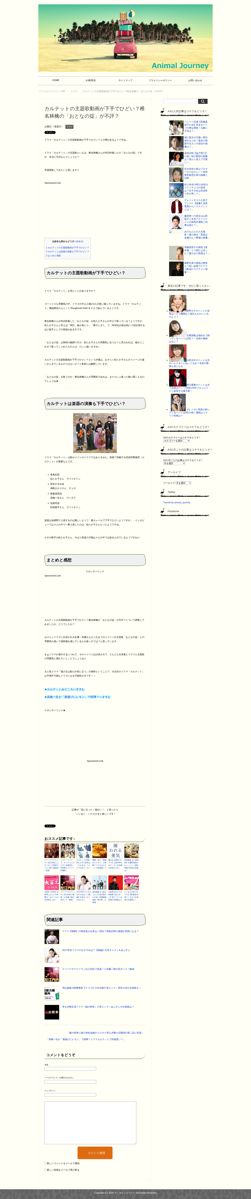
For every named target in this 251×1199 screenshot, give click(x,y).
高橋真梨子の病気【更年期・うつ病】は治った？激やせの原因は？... (196, 250)
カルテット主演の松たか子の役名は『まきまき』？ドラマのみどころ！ (83, 864)
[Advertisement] (66, 216)
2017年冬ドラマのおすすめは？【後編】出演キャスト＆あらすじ (83, 896)
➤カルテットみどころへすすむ (64, 689)
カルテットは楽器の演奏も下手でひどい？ (67, 251)
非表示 (79, 241)
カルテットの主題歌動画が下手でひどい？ (67, 247)
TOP (54, 91)
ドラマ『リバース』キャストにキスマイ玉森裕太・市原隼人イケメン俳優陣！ (67, 865)
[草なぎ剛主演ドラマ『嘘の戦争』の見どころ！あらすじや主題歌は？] (52, 1012)
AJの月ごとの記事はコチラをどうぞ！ (183, 460)
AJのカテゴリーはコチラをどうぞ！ (182, 437)
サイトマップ (125, 80)
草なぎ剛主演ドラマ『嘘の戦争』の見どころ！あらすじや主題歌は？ (98, 1007)
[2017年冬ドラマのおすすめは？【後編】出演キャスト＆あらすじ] (52, 955)
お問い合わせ (195, 80)
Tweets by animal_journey (176, 502)
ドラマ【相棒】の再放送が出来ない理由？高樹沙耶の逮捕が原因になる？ (100, 931)
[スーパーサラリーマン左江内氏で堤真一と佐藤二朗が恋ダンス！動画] (52, 974)
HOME (55, 80)
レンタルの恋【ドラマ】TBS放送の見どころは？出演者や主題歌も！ (131, 896)
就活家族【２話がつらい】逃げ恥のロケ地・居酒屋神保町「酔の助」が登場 (99, 897)
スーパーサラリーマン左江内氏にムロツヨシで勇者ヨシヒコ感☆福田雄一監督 (51, 865)
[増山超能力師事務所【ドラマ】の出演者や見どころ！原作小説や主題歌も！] (52, 993)
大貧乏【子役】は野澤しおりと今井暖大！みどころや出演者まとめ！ (51, 896)
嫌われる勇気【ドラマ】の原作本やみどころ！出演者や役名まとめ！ (115, 864)
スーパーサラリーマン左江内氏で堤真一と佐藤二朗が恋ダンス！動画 (67, 896)
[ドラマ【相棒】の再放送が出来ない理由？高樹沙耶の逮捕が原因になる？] (52, 936)
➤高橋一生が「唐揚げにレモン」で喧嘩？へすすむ (77, 696)
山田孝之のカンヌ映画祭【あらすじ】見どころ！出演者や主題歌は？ (115, 896)
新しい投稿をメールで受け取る (63, 1170)
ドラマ (69, 126)
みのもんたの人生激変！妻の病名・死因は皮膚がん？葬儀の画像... (196, 234)
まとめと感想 (53, 255)
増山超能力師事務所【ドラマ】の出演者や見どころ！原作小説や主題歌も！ (101, 988)
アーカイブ (169, 483)
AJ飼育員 (91, 80)
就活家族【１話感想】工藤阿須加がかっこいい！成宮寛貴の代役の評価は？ (131, 865)
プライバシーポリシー (160, 80)
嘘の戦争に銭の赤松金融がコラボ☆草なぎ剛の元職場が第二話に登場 (105, 1033)
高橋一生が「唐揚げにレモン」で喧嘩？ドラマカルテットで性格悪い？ (99, 864)
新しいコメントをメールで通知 (63, 1163)
